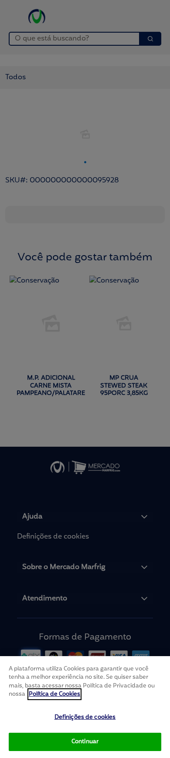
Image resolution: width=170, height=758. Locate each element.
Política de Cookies (54, 694)
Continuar (85, 741)
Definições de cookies (85, 717)
